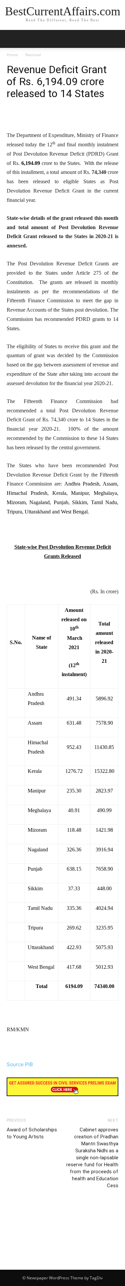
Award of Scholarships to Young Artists (32, 1133)
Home (12, 55)
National (33, 55)
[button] (115, 39)
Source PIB (20, 1064)
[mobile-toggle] (11, 39)
